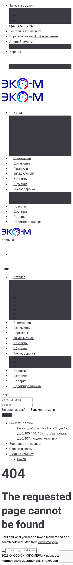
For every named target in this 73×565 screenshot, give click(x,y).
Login (5, 394)
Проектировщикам (27, 222)
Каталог (19, 113)
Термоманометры (35, 137)
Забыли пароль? (13, 410)
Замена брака (32, 193)
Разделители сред (35, 145)
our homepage (48, 542)
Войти (21, 46)
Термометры (31, 133)
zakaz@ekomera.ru (45, 36)
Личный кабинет (21, 41)
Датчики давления (35, 125)
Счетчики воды (33, 117)
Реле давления (33, 121)
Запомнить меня (43, 410)
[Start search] (3, 551)
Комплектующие (34, 141)
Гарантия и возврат (36, 198)
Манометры (30, 129)
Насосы (27, 150)
